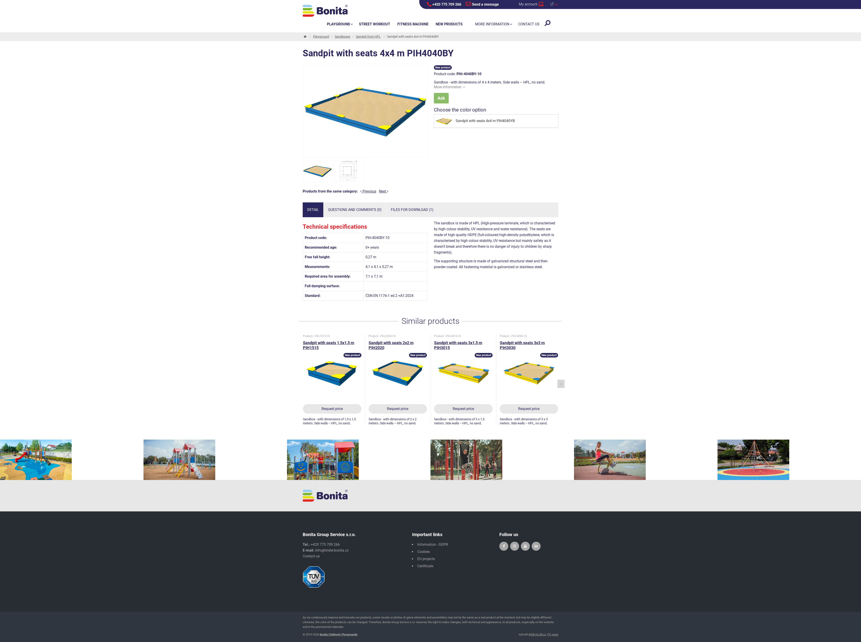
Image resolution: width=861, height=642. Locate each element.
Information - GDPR (432, 544)
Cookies (423, 552)
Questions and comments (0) (355, 210)
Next (383, 191)
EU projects (426, 559)
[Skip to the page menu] (305, 36)
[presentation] (300, 384)
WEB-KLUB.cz (537, 634)
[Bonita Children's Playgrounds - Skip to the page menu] (325, 11)
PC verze (552, 634)
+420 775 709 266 (446, 4)
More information (447, 87)
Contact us (311, 556)
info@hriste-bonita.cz (332, 550)
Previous (369, 191)
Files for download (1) (412, 210)
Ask (441, 98)
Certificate (425, 566)
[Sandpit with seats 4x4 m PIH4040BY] (317, 171)
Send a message (485, 4)
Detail (313, 210)
